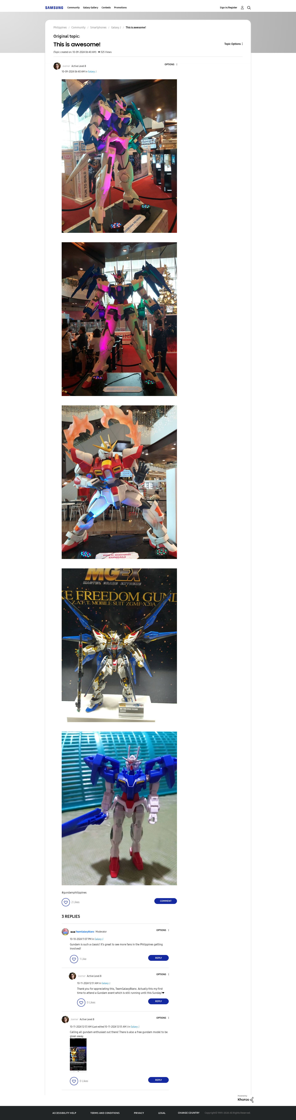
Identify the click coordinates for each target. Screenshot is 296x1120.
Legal (162, 1113)
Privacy (139, 1113)
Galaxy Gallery (90, 7)
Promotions (120, 7)
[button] (171, 64)
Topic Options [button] (232, 44)
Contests (106, 7)
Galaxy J (92, 71)
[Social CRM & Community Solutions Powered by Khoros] (245, 1098)
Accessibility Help (64, 1113)
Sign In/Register (228, 7)
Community (73, 7)
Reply (158, 958)
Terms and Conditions (105, 1113)
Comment (165, 900)
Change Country (189, 1112)
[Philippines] (54, 7)
